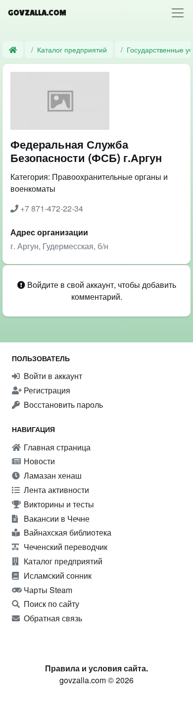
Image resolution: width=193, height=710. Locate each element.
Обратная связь (52, 618)
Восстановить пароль (62, 404)
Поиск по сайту (50, 603)
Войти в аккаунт (52, 376)
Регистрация (46, 390)
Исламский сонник (57, 575)
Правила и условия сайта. (96, 668)
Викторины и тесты (58, 504)
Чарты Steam (47, 590)
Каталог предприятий (72, 49)
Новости (38, 461)
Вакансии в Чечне (56, 518)
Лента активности (55, 489)
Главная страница (56, 447)
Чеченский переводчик (64, 546)
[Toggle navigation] (177, 12)
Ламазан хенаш (52, 475)
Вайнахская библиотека (66, 532)
